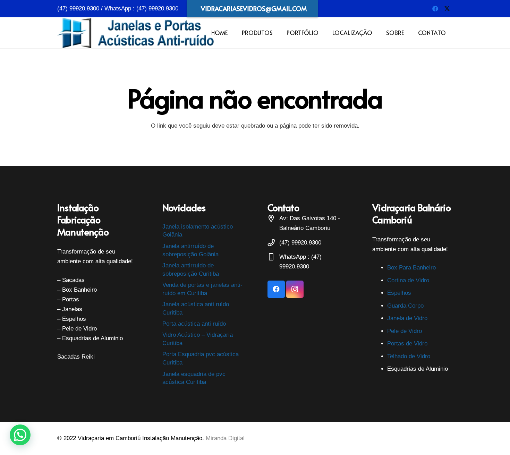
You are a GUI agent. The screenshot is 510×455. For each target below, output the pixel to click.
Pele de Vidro (404, 331)
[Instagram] (295, 289)
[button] (276, 32)
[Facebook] (435, 9)
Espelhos (399, 293)
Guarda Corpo (405, 305)
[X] (447, 9)
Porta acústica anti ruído (194, 323)
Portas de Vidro (407, 343)
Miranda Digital (225, 438)
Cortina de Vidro (408, 280)
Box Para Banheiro (411, 267)
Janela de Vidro (407, 318)
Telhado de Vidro (408, 356)
